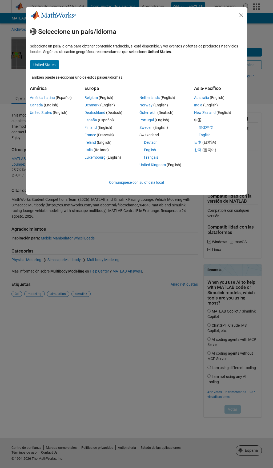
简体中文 (206, 127)
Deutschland (95, 112)
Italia (89, 150)
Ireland (90, 142)
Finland (91, 127)
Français (151, 157)
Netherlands (149, 97)
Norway (145, 105)
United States (41, 112)
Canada (36, 105)
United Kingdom (152, 165)
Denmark (92, 105)
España (91, 120)
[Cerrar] (241, 15)
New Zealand (205, 112)
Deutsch (151, 142)
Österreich (147, 112)
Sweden (145, 127)
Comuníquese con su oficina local (136, 182)
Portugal (146, 120)
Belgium (91, 97)
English (150, 150)
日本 (198, 142)
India (198, 105)
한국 (198, 150)
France (90, 135)
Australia (201, 97)
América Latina (42, 97)
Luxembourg (95, 157)
